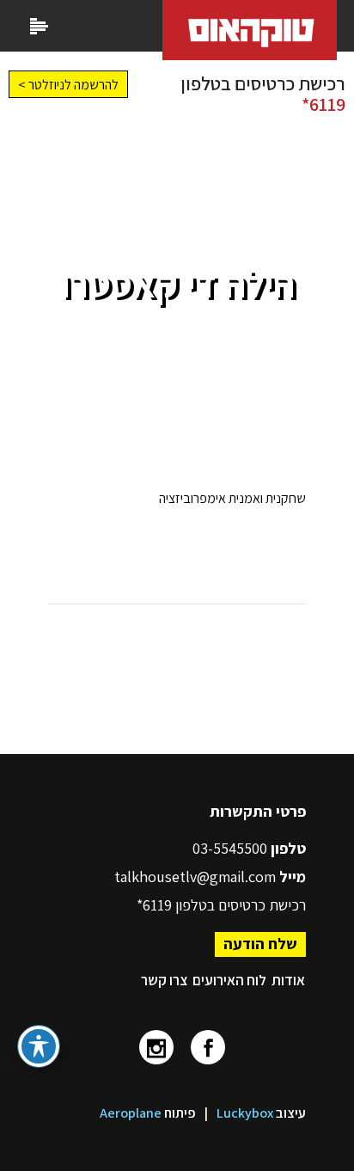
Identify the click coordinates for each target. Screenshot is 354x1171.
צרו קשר (164, 980)
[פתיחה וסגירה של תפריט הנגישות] (38, 1046)
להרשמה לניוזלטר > (68, 85)
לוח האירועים (229, 980)
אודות (288, 980)
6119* (323, 104)
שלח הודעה (260, 943)
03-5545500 (231, 848)
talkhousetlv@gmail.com (195, 876)
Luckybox (245, 1113)
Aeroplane (131, 1113)
